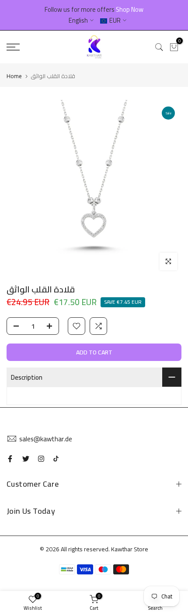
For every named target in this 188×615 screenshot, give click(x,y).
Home (14, 76)
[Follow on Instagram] (41, 459)
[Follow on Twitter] (25, 459)
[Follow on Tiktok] (56, 459)
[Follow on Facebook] (10, 459)
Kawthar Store (129, 549)
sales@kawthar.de (45, 439)
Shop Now (129, 9)
